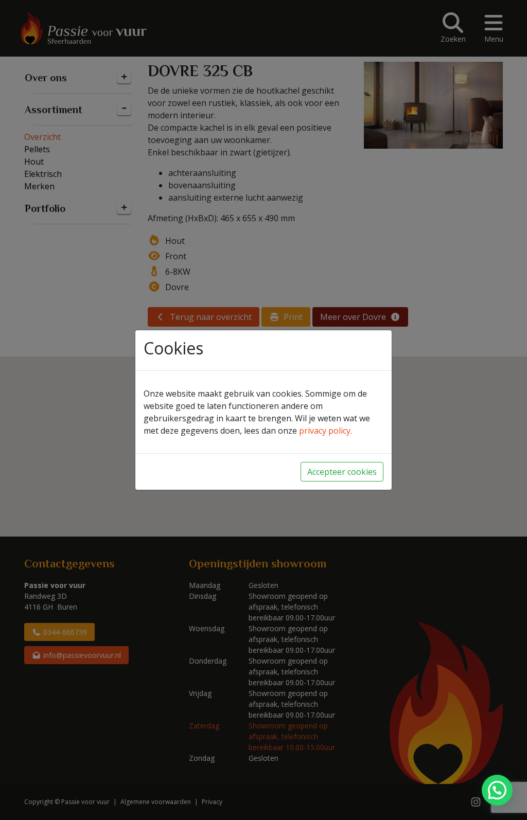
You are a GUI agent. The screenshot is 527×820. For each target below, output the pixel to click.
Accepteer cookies (342, 471)
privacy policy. (325, 430)
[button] (497, 790)
